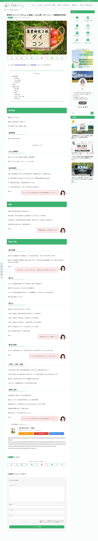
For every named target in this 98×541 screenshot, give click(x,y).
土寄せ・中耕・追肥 (19, 96)
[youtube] (89, 1)
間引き (16, 92)
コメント (12, 485)
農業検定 (10, 17)
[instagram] (83, 1)
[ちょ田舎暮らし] (14, 5)
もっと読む (82, 102)
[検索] (92, 1)
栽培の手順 (16, 86)
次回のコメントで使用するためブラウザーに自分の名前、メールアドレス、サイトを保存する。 (52, 521)
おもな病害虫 (18, 80)
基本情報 (15, 76)
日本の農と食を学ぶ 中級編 (26, 428)
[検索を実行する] (92, 113)
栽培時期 (17, 78)
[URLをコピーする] (62, 58)
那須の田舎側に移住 (20, 65)
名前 (11, 504)
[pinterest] (87, 1)
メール (11, 510)
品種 (14, 84)
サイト (10, 515)
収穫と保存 (17, 98)
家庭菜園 (33, 65)
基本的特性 (17, 82)
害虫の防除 (17, 94)
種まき (16, 90)
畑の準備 (17, 88)
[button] (11, 58)
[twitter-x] (81, 1)
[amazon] (91, 1)
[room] (85, 1)
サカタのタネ (35, 145)
